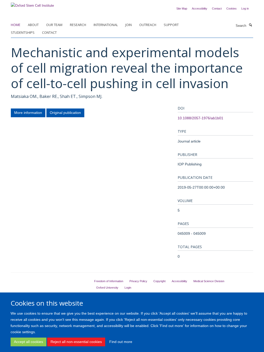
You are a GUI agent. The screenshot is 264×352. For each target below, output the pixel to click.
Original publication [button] (65, 113)
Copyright (159, 281)
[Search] (250, 25)
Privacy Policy (138, 281)
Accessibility (199, 8)
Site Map (181, 8)
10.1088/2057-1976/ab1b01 (200, 118)
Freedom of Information (108, 281)
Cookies (231, 8)
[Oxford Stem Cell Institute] (32, 4)
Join (128, 24)
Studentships (23, 32)
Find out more (120, 342)
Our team (54, 24)
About (33, 24)
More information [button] (28, 113)
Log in (245, 8)
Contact (217, 8)
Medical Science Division (208, 281)
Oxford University (107, 287)
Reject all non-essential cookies (76, 342)
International (106, 24)
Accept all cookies (28, 342)
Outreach (147, 24)
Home (15, 24)
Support (171, 24)
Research (78, 24)
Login (128, 287)
